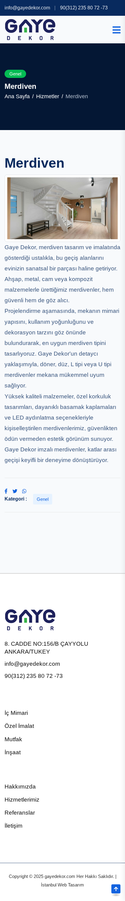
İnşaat (13, 752)
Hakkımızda (20, 786)
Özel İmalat (19, 726)
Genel (15, 73)
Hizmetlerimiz (22, 799)
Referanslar (20, 812)
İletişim (13, 825)
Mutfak (13, 739)
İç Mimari (16, 713)
